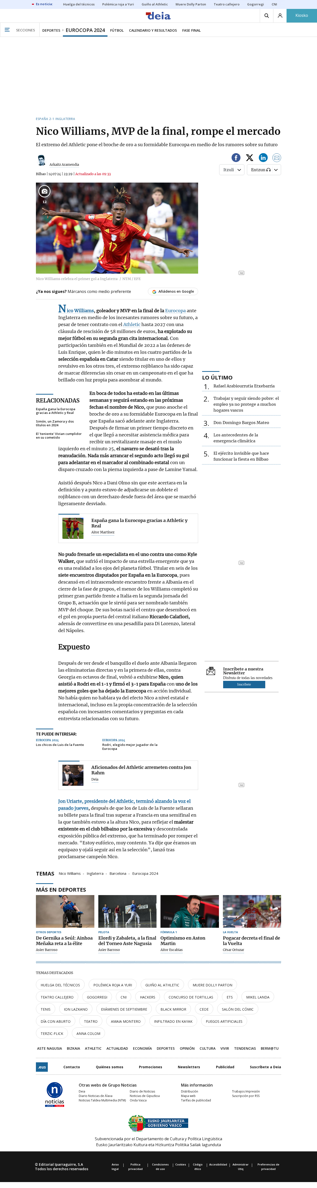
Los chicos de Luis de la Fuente (60, 745)
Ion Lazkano (76, 1009)
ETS (230, 997)
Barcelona (117, 873)
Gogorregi (97, 997)
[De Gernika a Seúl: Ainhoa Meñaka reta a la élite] (65, 911)
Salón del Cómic (238, 1009)
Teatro (91, 1021)
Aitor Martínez (102, 532)
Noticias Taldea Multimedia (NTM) (102, 1100)
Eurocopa (176, 310)
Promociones (150, 1067)
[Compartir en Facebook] (236, 158)
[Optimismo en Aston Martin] (189, 911)
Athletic (132, 324)
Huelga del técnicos (60, 985)
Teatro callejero (57, 997)
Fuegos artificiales (224, 1021)
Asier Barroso (46, 950)
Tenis (46, 1009)
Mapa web (188, 1096)
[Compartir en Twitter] (249, 158)
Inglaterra (95, 873)
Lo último (217, 377)
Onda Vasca (138, 1100)
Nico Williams (70, 873)
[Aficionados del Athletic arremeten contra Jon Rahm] (72, 775)
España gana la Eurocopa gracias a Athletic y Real (55, 411)
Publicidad (225, 1067)
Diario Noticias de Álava (95, 1096)
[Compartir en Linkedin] (263, 158)
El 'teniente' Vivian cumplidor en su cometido (59, 435)
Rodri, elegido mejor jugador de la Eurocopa (130, 747)
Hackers (147, 997)
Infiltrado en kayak (173, 1021)
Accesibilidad (218, 1164)
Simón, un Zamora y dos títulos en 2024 (55, 423)
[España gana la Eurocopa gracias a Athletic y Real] (72, 528)
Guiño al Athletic (162, 985)
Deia (94, 780)
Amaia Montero (126, 1021)
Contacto (71, 1067)
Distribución (189, 1091)
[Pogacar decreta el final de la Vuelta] (252, 911)
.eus (42, 1067)
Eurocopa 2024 (145, 873)
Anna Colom (88, 1033)
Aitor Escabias (171, 950)
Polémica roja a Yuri (112, 985)
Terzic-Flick (52, 1033)
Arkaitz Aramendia (64, 165)
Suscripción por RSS (246, 1096)
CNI (124, 997)
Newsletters (189, 1067)
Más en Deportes (61, 889)
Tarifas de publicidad (196, 1100)
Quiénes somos (109, 1067)
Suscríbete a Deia (265, 1067)
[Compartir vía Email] (276, 158)
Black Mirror (173, 1009)
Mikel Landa (257, 997)
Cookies (180, 1164)
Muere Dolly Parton (212, 985)
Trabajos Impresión (246, 1091)
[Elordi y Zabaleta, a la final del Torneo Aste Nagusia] (127, 911)
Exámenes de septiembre (124, 1009)
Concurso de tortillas (191, 997)
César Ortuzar (233, 950)
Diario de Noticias (142, 1091)
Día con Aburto (56, 1021)
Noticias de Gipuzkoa (145, 1096)
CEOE (204, 1009)
